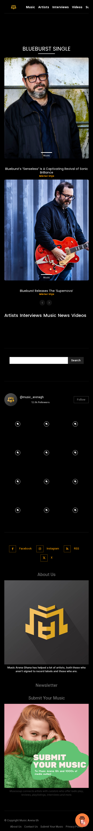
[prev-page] (42, 302)
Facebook (25, 549)
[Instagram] (39, 548)
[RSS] (67, 548)
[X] (44, 558)
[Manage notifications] (84, 823)
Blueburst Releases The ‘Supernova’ (46, 291)
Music (46, 155)
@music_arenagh (32, 397)
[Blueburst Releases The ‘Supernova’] (46, 230)
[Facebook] (12, 548)
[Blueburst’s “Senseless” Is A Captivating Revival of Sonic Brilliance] (46, 108)
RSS (76, 549)
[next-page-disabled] (49, 302)
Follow (81, 400)
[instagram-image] (17, 423)
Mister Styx (46, 176)
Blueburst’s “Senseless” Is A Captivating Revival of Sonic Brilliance (46, 171)
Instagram (53, 549)
